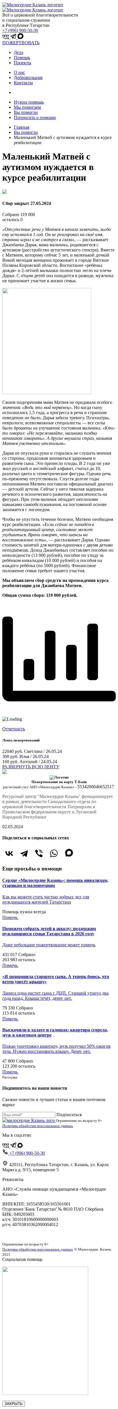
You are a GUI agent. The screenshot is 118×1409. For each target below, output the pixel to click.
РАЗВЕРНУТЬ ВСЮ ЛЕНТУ (30, 766)
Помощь (22, 57)
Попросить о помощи (35, 117)
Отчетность (13, 728)
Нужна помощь (29, 102)
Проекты (22, 62)
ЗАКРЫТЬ (14, 1404)
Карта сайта (13, 1234)
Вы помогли (26, 112)
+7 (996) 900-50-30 (20, 30)
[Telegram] (24, 853)
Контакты (23, 82)
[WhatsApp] (54, 853)
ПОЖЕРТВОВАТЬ (21, 42)
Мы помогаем (27, 107)
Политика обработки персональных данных (37, 1126)
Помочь (10, 917)
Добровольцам (28, 77)
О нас (19, 72)
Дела (18, 52)
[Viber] (39, 853)
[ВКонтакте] (9, 853)
